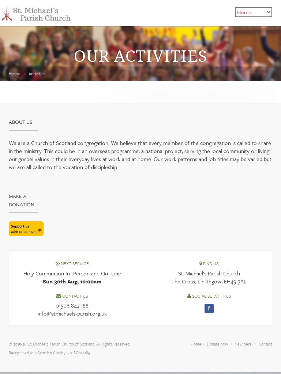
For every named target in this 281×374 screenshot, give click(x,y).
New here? (244, 344)
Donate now (217, 344)
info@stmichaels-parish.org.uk (72, 313)
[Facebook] (209, 308)
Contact (265, 344)
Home (14, 73)
